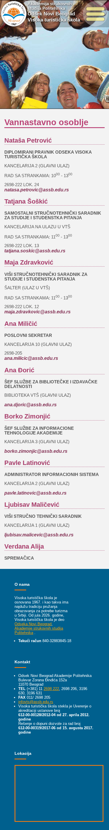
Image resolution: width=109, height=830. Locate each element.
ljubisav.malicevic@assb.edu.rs (39, 534)
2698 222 (51, 689)
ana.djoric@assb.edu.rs (30, 404)
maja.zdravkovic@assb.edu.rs (37, 311)
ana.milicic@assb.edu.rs (31, 358)
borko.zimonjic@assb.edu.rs (35, 451)
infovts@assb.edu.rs (35, 702)
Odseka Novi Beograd (33, 624)
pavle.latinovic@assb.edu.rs (35, 492)
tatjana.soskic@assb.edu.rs (34, 250)
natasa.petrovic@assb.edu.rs (36, 189)
